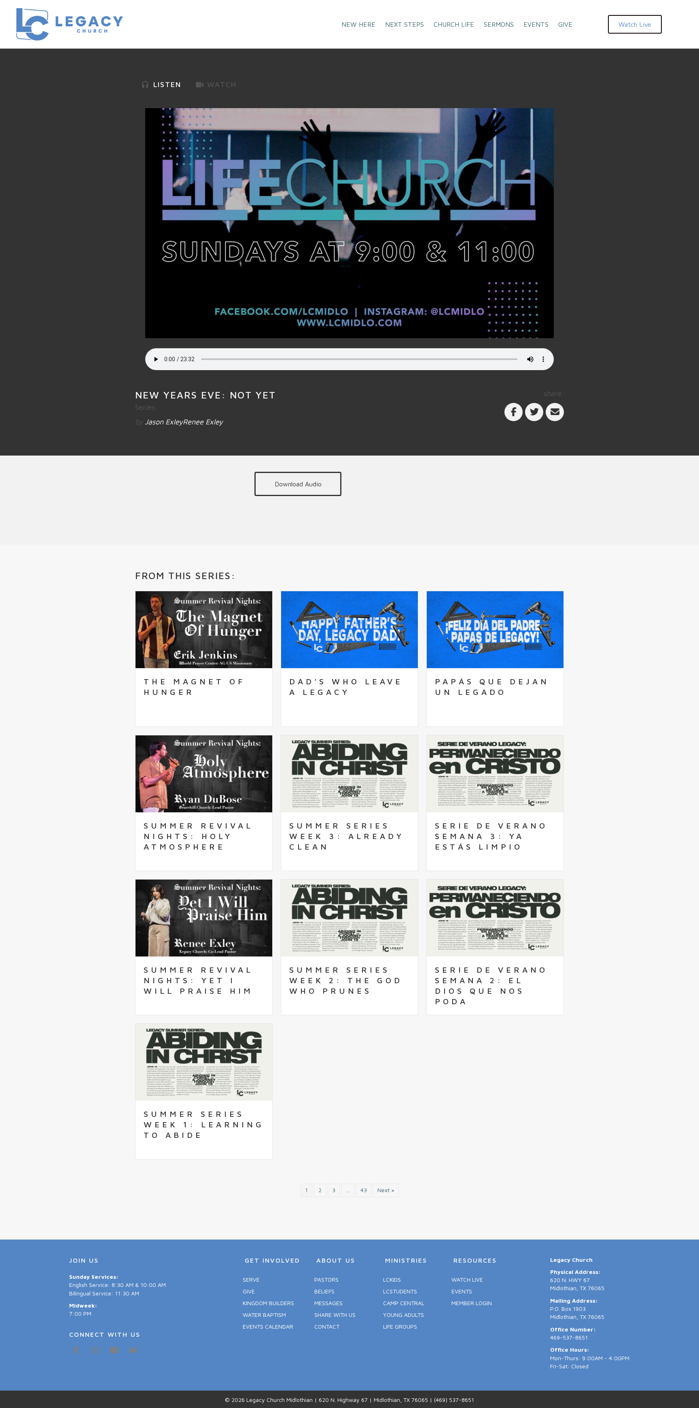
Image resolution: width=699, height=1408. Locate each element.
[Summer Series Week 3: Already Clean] (349, 772)
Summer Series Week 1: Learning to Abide (204, 1124)
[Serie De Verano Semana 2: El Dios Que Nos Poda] (495, 917)
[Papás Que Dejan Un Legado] (495, 628)
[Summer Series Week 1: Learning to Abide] (204, 1061)
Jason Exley (164, 422)
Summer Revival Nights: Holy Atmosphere (198, 836)
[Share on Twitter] (534, 412)
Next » (385, 1189)
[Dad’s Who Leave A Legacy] (349, 628)
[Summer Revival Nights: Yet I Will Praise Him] (204, 917)
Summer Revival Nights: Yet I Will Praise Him (198, 980)
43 (363, 1189)
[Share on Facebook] (513, 412)
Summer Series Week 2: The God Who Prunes (345, 980)
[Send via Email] (555, 412)
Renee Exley (203, 422)
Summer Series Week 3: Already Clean (346, 836)
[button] (635, 24)
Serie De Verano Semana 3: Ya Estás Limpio (491, 836)
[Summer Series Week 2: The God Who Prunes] (349, 917)
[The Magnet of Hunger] (204, 628)
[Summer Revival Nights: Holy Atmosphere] (204, 772)
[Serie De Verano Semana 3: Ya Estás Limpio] (495, 772)
